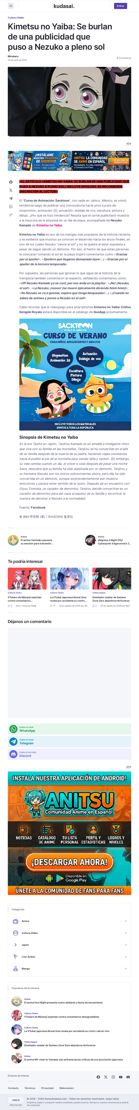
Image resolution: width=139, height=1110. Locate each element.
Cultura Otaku (16, 17)
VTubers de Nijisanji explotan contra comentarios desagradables (25, 600)
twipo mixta (112, 1098)
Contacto (13, 1088)
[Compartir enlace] (11, 215)
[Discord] (128, 1077)
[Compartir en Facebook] (11, 182)
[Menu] (11, 6)
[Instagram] (113, 1077)
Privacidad (47, 1088)
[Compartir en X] (11, 190)
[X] (106, 1077)
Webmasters (66, 1088)
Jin (85, 605)
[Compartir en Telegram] (11, 198)
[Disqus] (69, 672)
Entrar (120, 5)
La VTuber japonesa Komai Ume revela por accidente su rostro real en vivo (68, 600)
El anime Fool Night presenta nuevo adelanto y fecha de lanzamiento (63, 1002)
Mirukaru (13, 56)
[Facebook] (98, 1077)
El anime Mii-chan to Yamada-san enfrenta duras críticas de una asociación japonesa (73, 1059)
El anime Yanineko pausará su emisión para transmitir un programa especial (36, 543)
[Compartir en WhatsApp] (11, 206)
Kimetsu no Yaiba (49, 225)
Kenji (33, 605)
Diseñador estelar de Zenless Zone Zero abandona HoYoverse (111, 599)
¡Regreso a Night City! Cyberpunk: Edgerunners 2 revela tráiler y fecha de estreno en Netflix (113, 545)
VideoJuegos (98, 592)
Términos (29, 1088)
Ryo (128, 605)
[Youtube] (121, 1077)
